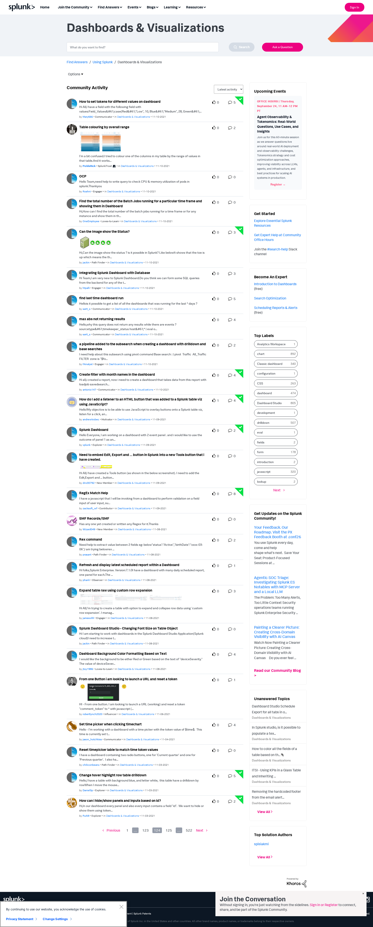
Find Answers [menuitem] (108, 7)
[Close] (121, 907)
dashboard (264, 393)
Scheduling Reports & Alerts (275, 307)
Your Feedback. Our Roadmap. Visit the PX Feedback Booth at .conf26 (277, 532)
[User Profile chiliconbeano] (72, 751)
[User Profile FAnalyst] (72, 346)
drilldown (263, 422)
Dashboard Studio (269, 403)
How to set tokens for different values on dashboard (120, 101)
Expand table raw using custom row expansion (115, 590)
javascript (263, 471)
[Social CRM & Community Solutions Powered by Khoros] (296, 882)
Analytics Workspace (271, 344)
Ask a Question (282, 47)
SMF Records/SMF (94, 518)
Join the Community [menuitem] (73, 7)
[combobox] (160, 47)
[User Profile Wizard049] (72, 520)
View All (263, 812)
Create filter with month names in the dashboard (117, 374)
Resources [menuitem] (194, 7)
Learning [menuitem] (171, 7)
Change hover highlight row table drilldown (112, 775)
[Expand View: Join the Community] (91, 6)
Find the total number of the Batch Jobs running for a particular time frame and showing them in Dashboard (140, 203)
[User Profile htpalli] (72, 274)
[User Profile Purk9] (72, 802)
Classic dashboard (269, 363)
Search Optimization (270, 298)
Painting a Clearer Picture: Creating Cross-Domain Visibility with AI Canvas (276, 632)
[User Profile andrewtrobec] (72, 401)
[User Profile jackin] (72, 233)
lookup (261, 481)
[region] (63, 914)
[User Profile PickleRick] (72, 129)
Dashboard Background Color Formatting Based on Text (123, 653)
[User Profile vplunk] (72, 431)
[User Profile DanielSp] (72, 777)
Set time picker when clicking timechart (110, 724)
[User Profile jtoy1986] (72, 655)
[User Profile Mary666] (72, 103)
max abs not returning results (102, 319)
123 (145, 830)
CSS (260, 383)
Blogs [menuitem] (151, 7)
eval (260, 432)
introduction (265, 462)
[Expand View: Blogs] (157, 6)
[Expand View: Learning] (179, 6)
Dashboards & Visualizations (133, 116)
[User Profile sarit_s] (72, 300)
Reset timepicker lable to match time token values (118, 749)
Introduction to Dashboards (275, 284)
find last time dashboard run (101, 298)
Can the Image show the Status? (104, 231)
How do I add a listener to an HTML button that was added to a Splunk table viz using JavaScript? (140, 401)
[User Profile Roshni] (72, 178)
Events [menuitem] (133, 7)
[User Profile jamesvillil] (72, 592)
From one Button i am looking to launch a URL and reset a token (128, 679)
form (260, 452)
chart (260, 354)
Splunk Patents (142, 913)
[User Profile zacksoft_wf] (72, 495)
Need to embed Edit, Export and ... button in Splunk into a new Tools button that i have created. (141, 457)
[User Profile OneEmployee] (72, 203)
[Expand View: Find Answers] (121, 6)
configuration (266, 373)
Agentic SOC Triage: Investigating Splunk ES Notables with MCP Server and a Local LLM (277, 584)
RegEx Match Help (93, 493)
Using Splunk (103, 62)
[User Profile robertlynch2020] (72, 681)
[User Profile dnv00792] (72, 457)
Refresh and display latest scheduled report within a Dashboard (129, 565)
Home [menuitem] (44, 7)
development (266, 412)
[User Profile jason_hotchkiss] (72, 726)
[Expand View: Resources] (204, 6)
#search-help (277, 249)
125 (169, 830)
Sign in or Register (324, 905)
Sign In (354, 7)
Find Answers (77, 62)
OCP (82, 176)
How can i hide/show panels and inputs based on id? (120, 800)
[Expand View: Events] (140, 6)
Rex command (90, 539)
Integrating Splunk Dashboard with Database (114, 273)
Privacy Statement (19, 919)
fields (260, 442)
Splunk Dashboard (93, 429)
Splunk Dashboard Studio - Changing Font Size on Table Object (128, 628)
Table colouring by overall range (104, 127)
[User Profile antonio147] (72, 376)
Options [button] (72, 74)
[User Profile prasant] (72, 541)
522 (189, 830)
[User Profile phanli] (72, 567)
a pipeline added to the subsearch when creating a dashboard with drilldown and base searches (142, 346)
